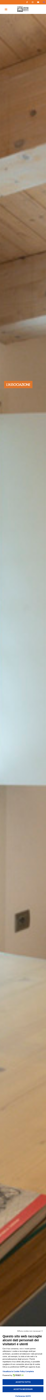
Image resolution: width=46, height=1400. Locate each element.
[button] (6, 9)
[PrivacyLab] (18, 1375)
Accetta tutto (23, 1382)
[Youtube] (38, 2)
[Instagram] (32, 2)
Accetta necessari (23, 1389)
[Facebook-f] (27, 2)
